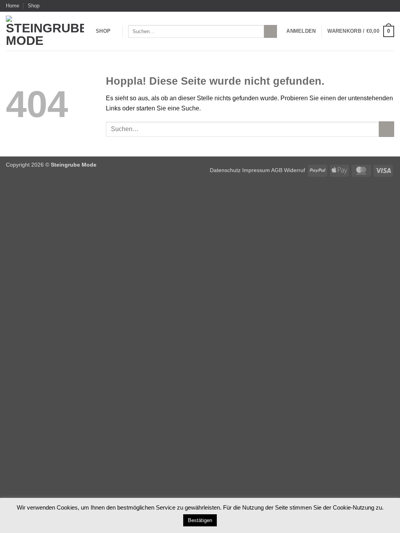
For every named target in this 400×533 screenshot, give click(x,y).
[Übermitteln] (270, 31)
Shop (33, 6)
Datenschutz (225, 170)
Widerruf (294, 170)
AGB (276, 170)
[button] (301, 31)
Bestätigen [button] (200, 520)
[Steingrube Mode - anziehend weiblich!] (45, 31)
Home (12, 6)
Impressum (256, 170)
